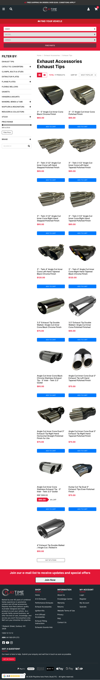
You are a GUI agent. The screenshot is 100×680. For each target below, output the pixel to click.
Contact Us (61, 622)
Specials (83, 607)
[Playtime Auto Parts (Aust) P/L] (50, 9)
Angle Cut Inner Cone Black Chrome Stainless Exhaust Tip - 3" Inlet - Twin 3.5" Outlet (49, 379)
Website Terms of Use (66, 611)
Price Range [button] (7, 122)
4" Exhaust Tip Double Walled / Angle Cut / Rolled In (50, 546)
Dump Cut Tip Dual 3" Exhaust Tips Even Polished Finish (81, 489)
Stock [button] (5, 117)
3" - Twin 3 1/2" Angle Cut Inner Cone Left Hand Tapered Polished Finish (80, 165)
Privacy (60, 614)
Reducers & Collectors (13, 112)
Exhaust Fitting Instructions (41, 622)
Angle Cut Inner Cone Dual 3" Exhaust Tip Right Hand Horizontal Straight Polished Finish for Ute (50, 434)
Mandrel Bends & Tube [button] (12, 102)
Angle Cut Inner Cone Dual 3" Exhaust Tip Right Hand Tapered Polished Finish (82, 433)
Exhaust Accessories (43, 607)
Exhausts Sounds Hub (44, 627)
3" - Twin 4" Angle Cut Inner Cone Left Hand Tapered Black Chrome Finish (50, 271)
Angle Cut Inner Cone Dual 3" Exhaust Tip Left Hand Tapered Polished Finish (82, 378)
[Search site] (28, 146)
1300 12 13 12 (7, 633)
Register (83, 599)
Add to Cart (51, 127)
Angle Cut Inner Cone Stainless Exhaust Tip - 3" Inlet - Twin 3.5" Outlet (49, 489)
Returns (60, 607)
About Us (61, 595)
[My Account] (88, 9)
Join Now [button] (50, 579)
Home (37, 595)
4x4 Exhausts (40, 599)
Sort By (74, 75)
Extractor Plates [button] (10, 77)
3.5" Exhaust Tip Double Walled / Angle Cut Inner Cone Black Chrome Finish (49, 324)
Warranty (61, 603)
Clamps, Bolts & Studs (12, 72)
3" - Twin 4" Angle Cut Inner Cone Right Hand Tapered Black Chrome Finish (81, 271)
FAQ (59, 618)
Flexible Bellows (10, 87)
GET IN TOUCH (8, 659)
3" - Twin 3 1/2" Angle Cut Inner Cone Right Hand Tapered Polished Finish (80, 218)
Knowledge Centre (64, 599)
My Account (84, 603)
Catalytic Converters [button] (12, 67)
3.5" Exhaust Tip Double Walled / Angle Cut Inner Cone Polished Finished (80, 324)
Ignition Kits (39, 611)
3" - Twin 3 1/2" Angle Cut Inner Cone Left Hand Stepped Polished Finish (49, 165)
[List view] (44, 75)
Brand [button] (5, 139)
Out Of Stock (50, 560)
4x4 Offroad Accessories (40, 615)
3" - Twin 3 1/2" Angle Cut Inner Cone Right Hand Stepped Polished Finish (49, 218)
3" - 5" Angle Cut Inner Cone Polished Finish (82, 113)
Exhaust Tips (8, 62)
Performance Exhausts (44, 603)
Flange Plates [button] (8, 82)
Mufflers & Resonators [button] (13, 107)
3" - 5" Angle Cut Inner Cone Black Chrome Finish (50, 113)
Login (82, 595)
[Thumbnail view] (39, 75)
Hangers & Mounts (11, 97)
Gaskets (6, 92)
